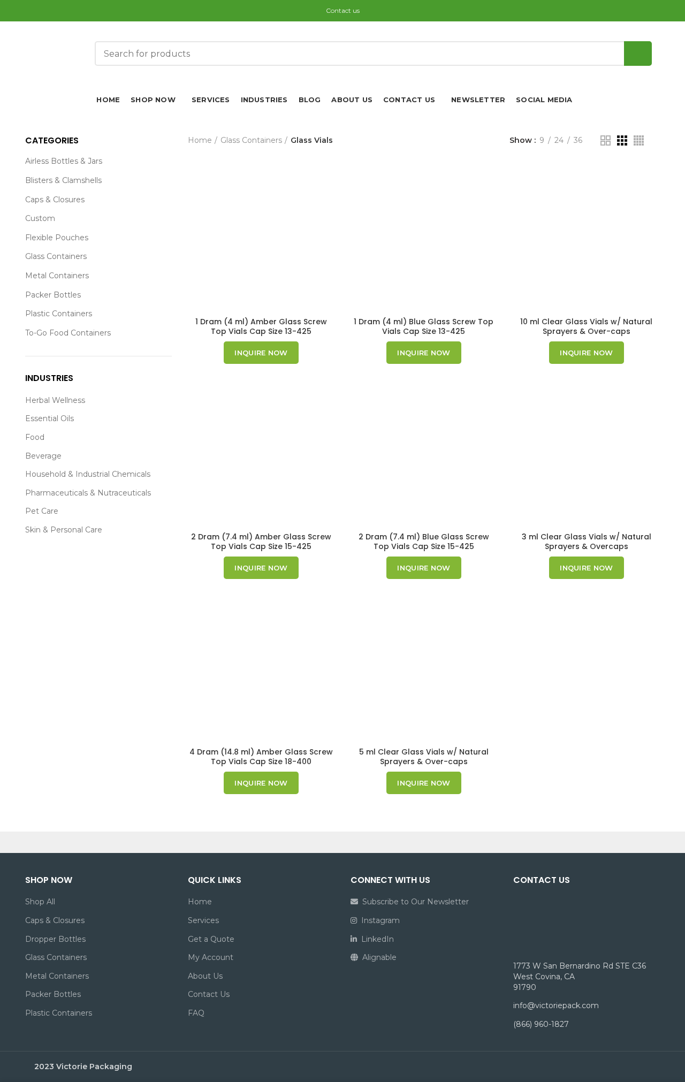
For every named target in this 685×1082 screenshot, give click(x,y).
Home (200, 140)
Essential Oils (49, 418)
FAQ (196, 1013)
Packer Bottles (53, 295)
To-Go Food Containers (68, 333)
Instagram (378, 920)
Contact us (343, 10)
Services (203, 920)
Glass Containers (56, 256)
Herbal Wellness (55, 400)
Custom (40, 218)
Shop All (40, 901)
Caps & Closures (55, 199)
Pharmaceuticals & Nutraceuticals (88, 493)
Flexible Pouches (56, 237)
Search (638, 53)
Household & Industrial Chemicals (87, 474)
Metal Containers (57, 275)
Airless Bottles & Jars (63, 161)
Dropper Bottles (55, 939)
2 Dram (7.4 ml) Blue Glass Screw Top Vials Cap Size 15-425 (424, 541)
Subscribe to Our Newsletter (413, 901)
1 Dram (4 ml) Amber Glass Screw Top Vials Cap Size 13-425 (261, 326)
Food (34, 437)
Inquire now (260, 352)
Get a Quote (211, 939)
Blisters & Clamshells (63, 180)
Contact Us (209, 994)
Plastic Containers (58, 313)
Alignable (377, 957)
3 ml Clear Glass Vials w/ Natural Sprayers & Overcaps (586, 541)
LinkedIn (375, 939)
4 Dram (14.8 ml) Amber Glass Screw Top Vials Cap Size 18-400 (261, 756)
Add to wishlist (326, 182)
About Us (205, 976)
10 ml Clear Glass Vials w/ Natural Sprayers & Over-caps (586, 326)
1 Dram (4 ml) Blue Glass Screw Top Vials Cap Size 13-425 (423, 326)
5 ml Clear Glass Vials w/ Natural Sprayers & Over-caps (424, 756)
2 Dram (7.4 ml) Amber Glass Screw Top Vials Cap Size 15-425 (261, 541)
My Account (210, 957)
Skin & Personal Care (63, 530)
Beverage (43, 456)
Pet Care (41, 511)
